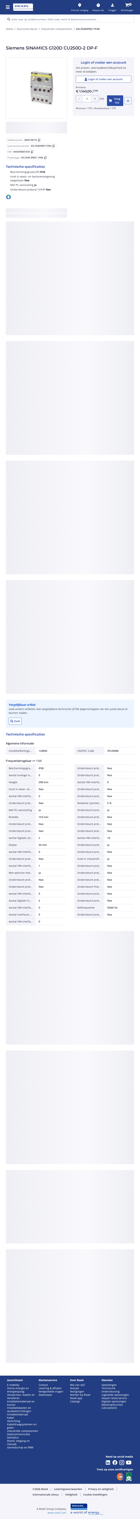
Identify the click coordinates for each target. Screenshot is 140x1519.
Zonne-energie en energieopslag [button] (18, 1390)
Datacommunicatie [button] (18, 1434)
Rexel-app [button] (76, 1398)
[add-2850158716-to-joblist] (128, 100)
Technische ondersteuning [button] (111, 1390)
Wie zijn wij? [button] (77, 1385)
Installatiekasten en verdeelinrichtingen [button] (19, 1409)
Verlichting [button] (13, 1421)
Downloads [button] (45, 1395)
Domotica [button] (13, 1437)
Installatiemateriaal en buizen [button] (21, 1403)
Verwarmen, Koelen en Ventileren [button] (21, 1396)
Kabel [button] (10, 1417)
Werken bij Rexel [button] (80, 1395)
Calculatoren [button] (109, 1408)
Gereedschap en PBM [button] (20, 1447)
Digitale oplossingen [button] (114, 1401)
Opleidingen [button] (109, 1385)
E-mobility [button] (13, 1385)
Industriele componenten (56, 29)
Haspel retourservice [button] (114, 1398)
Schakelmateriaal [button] (17, 1414)
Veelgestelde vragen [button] (51, 1391)
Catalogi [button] (75, 1401)
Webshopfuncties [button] (112, 1404)
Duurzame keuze (27, 29)
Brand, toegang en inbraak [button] (18, 1442)
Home (9, 29)
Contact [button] (43, 1385)
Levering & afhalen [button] (50, 1388)
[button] (8, 7)
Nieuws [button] (74, 1388)
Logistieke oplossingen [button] (115, 1395)
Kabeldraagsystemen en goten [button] (22, 1426)
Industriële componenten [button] (22, 1431)
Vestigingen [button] (77, 1391)
